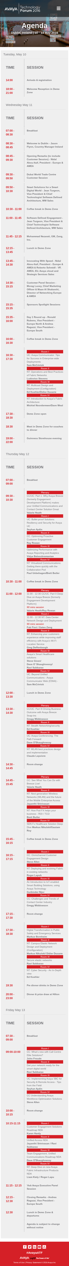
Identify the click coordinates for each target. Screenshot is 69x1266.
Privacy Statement (33, 1262)
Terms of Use (18, 1262)
